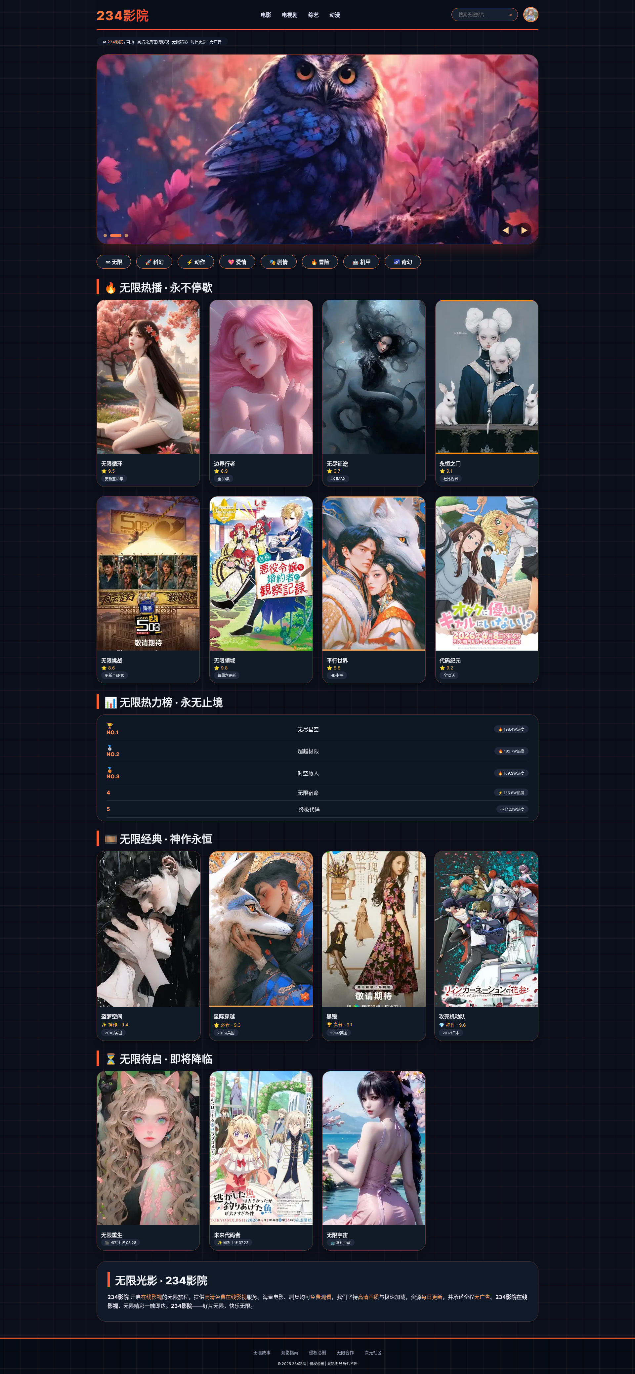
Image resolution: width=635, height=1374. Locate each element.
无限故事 (262, 1352)
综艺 (313, 15)
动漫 (334, 15)
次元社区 (373, 1352)
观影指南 (289, 1352)
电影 (266, 15)
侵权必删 (317, 1352)
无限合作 (345, 1352)
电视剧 (290, 15)
